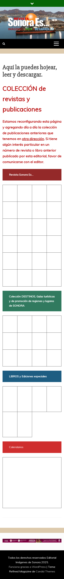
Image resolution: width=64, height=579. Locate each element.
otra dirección (33, 139)
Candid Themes (45, 571)
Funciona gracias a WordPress (27, 566)
